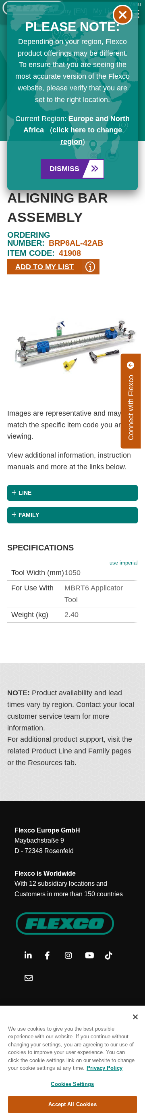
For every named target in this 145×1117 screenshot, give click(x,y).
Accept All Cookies (72, 1104)
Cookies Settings (72, 1084)
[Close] (135, 1017)
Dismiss (64, 169)
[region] (72, 1061)
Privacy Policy (104, 1068)
